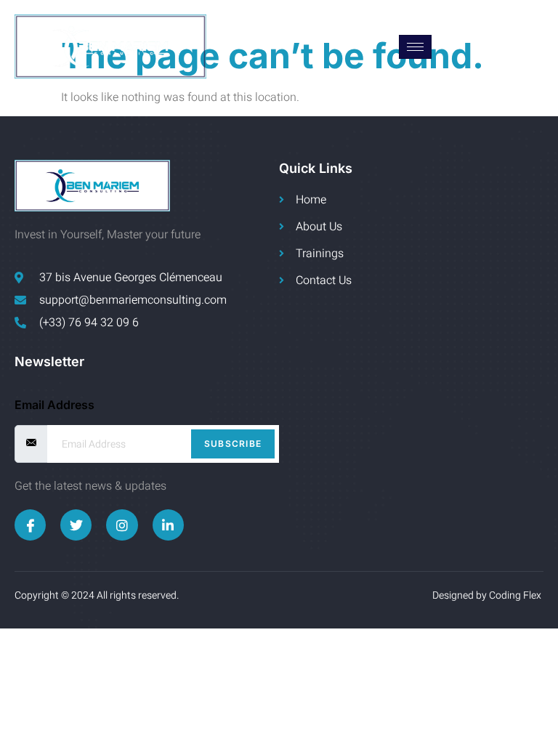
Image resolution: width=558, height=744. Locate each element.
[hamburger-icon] (415, 47)
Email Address (54, 404)
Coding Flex (516, 595)
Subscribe (233, 443)
